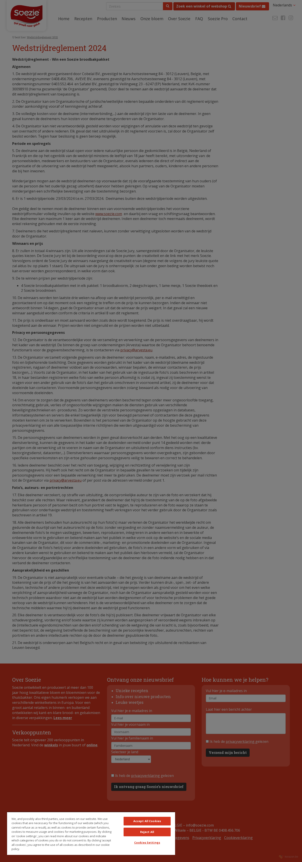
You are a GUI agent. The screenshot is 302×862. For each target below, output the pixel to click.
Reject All (147, 832)
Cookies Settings (147, 842)
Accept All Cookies (147, 821)
